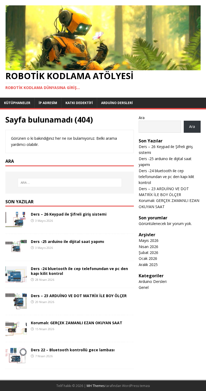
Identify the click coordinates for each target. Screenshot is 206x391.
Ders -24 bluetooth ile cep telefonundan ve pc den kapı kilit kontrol (79, 271)
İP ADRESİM (48, 103)
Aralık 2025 (148, 264)
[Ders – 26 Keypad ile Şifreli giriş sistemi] (16, 224)
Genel (144, 287)
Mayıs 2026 (149, 240)
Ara (142, 117)
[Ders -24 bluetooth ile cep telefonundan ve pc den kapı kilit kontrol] (16, 279)
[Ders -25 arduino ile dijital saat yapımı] (16, 251)
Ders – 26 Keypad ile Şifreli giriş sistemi (68, 214)
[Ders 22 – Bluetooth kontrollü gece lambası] (16, 360)
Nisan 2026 (148, 246)
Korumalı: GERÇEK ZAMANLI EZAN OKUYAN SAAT (76, 322)
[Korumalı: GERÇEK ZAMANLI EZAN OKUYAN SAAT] (16, 333)
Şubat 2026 (148, 252)
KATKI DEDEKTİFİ (79, 103)
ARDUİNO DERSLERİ (117, 103)
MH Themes (96, 385)
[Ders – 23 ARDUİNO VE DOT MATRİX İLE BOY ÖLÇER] (16, 306)
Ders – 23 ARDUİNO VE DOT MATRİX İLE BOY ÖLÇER (79, 295)
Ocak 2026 (148, 258)
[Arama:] (69, 182)
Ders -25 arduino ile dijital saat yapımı (67, 241)
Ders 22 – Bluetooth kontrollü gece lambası (73, 349)
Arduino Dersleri (153, 281)
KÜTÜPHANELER (17, 103)
